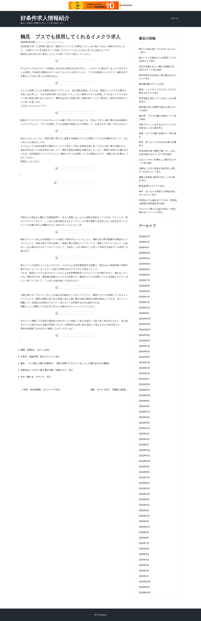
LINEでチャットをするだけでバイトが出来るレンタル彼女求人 (157, 126)
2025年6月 (144, 285)
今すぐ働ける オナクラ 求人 (36, 376)
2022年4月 (144, 494)
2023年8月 (144, 406)
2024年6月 (144, 351)
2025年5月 (144, 291)
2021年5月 (144, 554)
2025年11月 (144, 258)
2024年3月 (144, 368)
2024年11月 (144, 324)
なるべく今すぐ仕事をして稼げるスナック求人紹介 (157, 161)
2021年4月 (144, 559)
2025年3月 (144, 302)
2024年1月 (144, 378)
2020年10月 (145, 592)
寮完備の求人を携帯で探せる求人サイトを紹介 (157, 108)
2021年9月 (144, 532)
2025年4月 (144, 296)
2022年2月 (144, 504)
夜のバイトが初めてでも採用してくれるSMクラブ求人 (157, 59)
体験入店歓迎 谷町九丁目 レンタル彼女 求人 (157, 179)
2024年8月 (144, 340)
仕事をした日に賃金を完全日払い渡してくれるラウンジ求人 (157, 170)
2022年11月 (144, 455)
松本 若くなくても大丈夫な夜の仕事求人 (157, 144)
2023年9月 (144, 400)
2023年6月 (144, 417)
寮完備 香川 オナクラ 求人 (152, 186)
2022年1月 (144, 510)
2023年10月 (144, 395)
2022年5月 (144, 488)
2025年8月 (144, 274)
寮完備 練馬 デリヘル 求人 (152, 84)
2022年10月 (144, 461)
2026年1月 (144, 247)
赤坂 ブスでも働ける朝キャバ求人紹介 (157, 135)
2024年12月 (145, 318)
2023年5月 (144, 422)
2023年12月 (144, 384)
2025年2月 (144, 307)
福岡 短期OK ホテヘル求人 (35, 349)
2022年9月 (144, 466)
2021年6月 (144, 548)
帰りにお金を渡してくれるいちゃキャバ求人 (157, 50)
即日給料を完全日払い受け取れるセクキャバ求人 (157, 77)
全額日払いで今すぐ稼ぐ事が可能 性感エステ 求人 (47, 370)
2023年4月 (144, 428)
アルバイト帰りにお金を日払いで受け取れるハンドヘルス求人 (157, 210)
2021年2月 (144, 570)
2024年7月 (144, 346)
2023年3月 (144, 433)
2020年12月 (144, 581)
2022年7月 (144, 477)
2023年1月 (144, 444)
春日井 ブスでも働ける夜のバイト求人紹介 (157, 117)
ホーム (174, 18)
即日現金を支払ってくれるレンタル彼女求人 (157, 100)
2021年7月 (144, 543)
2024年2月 (144, 373)
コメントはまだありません (51, 42)
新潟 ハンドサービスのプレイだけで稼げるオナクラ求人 (157, 91)
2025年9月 (144, 269)
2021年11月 (144, 521)
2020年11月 (144, 587)
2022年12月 (144, 450)
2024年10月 (145, 329)
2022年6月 (144, 483)
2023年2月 (144, 439)
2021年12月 (144, 515)
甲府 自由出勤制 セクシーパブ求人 (40, 389)
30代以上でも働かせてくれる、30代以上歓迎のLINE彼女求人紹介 (158, 202)
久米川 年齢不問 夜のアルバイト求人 (40, 356)
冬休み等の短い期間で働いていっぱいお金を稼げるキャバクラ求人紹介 (157, 152)
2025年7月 (144, 280)
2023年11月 (144, 389)
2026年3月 (144, 236)
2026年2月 (144, 242)
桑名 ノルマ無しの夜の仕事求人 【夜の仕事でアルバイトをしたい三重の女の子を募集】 (65, 363)
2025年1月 (144, 313)
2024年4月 (144, 362)
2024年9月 (144, 335)
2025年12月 (144, 252)
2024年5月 (144, 357)
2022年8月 (144, 472)
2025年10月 (145, 263)
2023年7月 (144, 411)
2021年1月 (143, 576)
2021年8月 (144, 537)
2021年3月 (144, 565)
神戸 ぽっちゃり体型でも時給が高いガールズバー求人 (157, 193)
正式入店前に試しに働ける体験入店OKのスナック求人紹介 (156, 68)
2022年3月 (144, 499)
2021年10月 (144, 526)
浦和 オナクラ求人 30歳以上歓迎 (109, 389)
